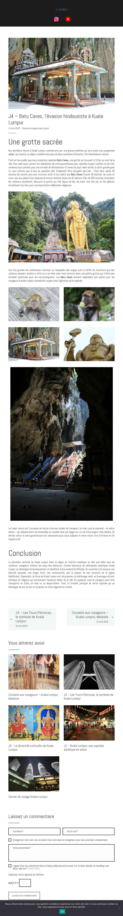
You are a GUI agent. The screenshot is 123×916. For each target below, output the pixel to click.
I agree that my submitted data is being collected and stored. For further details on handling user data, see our (61, 867)
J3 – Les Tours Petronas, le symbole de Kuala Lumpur (88, 696)
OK (62, 911)
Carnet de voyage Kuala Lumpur (35, 128)
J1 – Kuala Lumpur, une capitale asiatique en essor (84, 747)
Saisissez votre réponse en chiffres (26, 874)
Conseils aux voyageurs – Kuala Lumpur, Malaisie (33, 696)
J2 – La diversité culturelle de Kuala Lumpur (30, 747)
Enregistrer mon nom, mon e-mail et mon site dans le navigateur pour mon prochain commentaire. (60, 840)
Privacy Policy (33, 868)
